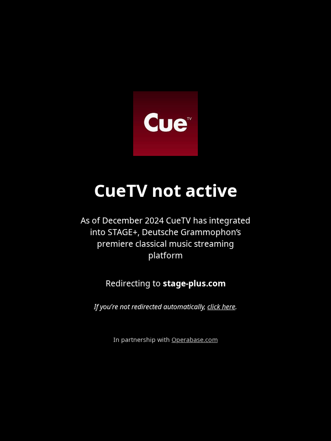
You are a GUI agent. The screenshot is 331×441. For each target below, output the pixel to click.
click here (221, 306)
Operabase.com (195, 339)
